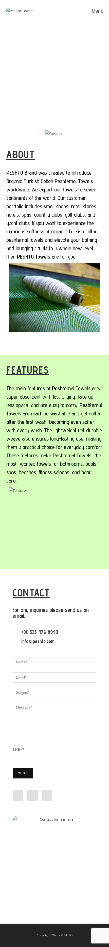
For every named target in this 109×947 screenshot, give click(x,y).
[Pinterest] (47, 795)
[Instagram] (32, 795)
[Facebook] (18, 795)
